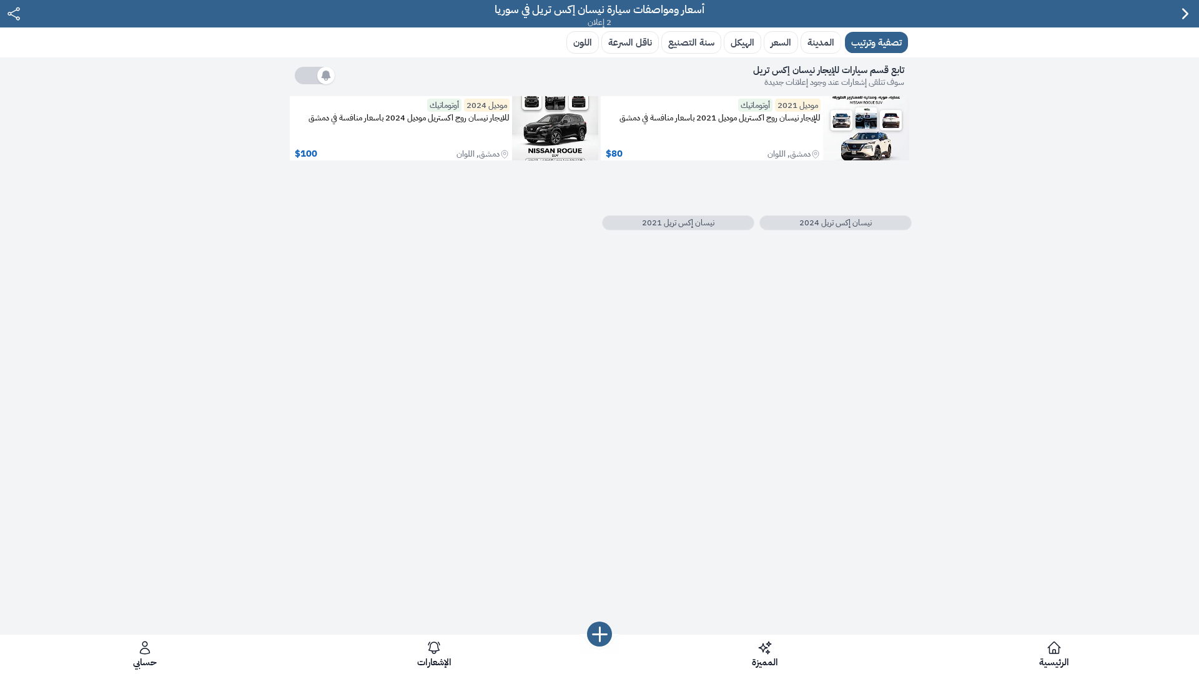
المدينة (820, 42)
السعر (781, 42)
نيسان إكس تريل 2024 (835, 222)
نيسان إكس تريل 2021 (678, 222)
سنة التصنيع (691, 42)
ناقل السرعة (630, 42)
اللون (582, 42)
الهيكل (742, 42)
